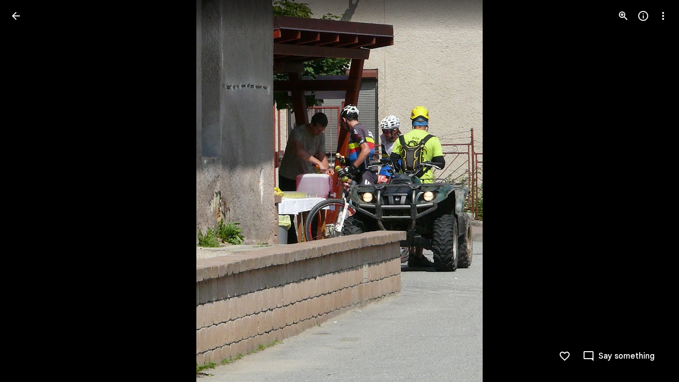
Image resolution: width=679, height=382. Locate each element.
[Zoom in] (623, 16)
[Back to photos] (16, 16)
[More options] (663, 16)
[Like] (565, 356)
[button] (28, 191)
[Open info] (643, 16)
